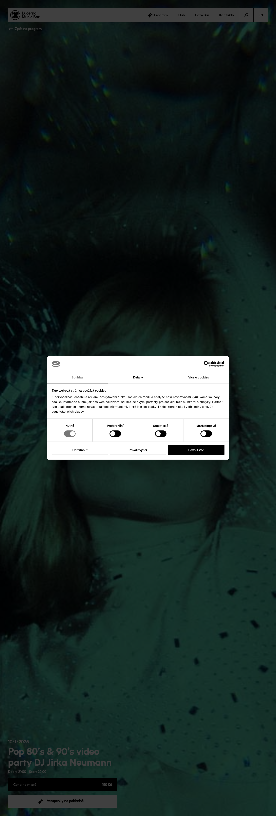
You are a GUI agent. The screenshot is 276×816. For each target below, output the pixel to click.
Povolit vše (196, 449)
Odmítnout (79, 449)
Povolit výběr (138, 449)
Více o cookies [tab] (198, 377)
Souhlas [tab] (77, 377)
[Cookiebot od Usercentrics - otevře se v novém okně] (206, 364)
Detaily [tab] (138, 377)
